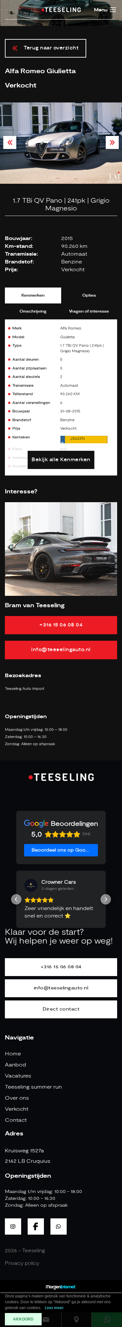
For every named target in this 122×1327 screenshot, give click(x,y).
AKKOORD (23, 1319)
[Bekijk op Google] (30, 885)
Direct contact (61, 1009)
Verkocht (16, 1109)
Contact (16, 1120)
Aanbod (15, 1065)
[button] (16, 899)
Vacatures (18, 1076)
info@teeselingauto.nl (61, 650)
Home (13, 1054)
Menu (100, 10)
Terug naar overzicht (51, 48)
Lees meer (54, 1308)
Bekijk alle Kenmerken (61, 460)
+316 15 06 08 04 (61, 625)
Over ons (17, 1098)
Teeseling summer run (33, 1087)
